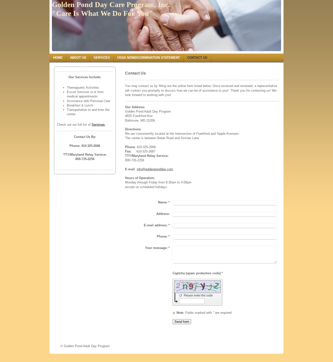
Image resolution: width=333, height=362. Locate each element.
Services (98, 124)
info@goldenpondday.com (155, 169)
